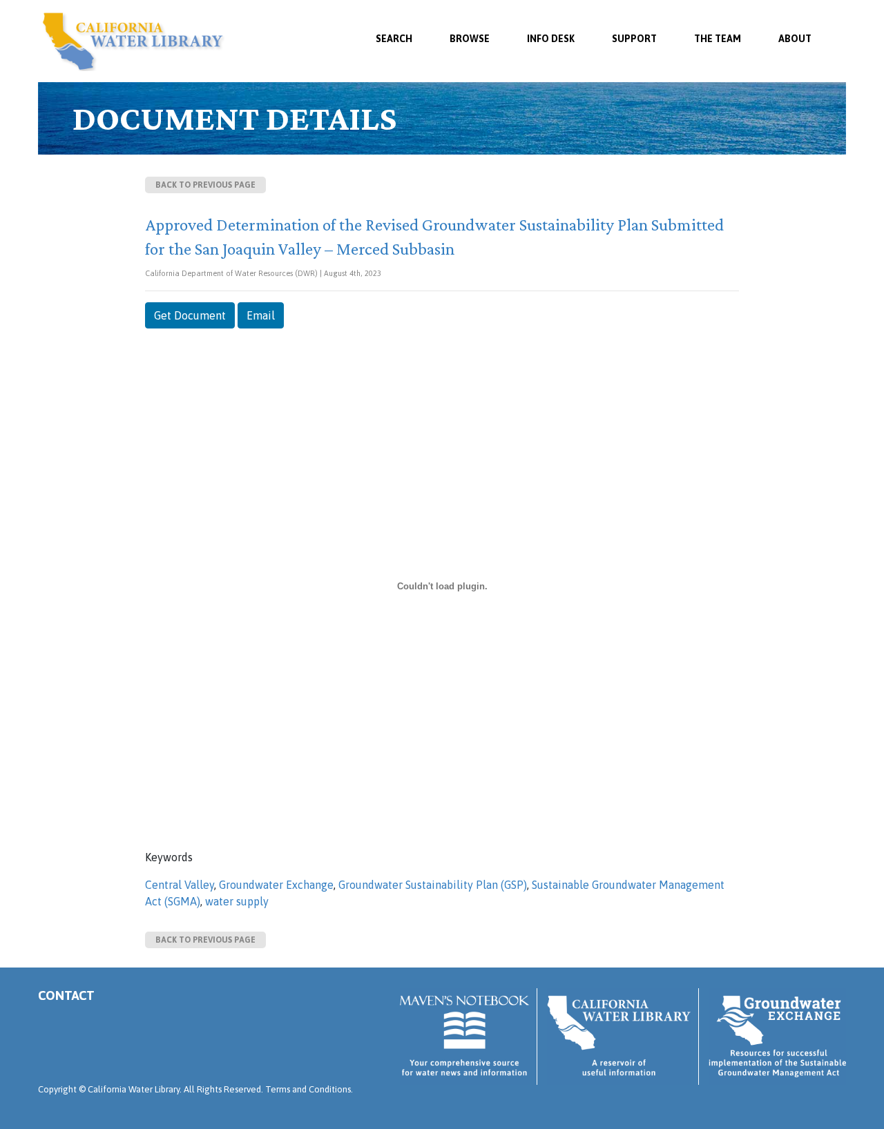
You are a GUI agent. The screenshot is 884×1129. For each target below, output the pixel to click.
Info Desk (551, 38)
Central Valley (179, 884)
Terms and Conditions (308, 1089)
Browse (470, 38)
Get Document (190, 315)
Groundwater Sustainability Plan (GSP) (432, 884)
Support (634, 38)
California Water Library (132, 41)
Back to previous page (205, 185)
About (794, 38)
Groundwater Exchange (276, 884)
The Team (717, 38)
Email (261, 315)
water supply (237, 901)
